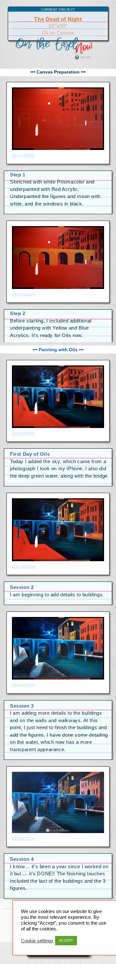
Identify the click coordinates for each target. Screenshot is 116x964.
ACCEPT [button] (66, 940)
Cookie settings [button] (37, 940)
